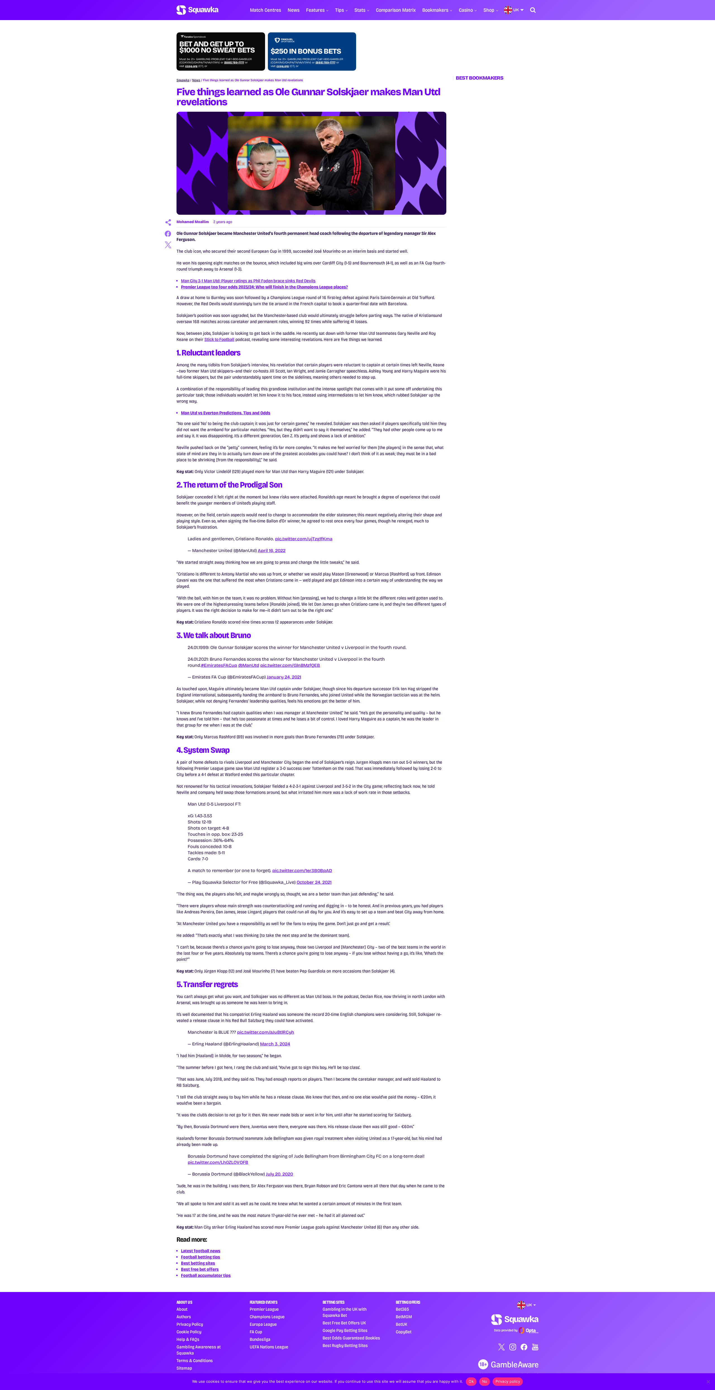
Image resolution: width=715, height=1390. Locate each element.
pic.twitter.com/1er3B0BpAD (302, 870)
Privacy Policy (190, 1324)
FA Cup (256, 1331)
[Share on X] (168, 245)
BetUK (401, 1324)
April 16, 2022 (271, 550)
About (182, 1309)
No (484, 1381)
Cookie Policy (189, 1331)
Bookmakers (435, 10)
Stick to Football (219, 339)
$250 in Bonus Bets (306, 51)
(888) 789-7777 (234, 62)
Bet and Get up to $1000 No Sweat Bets (217, 47)
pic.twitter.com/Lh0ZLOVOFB (218, 1162)
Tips (339, 10)
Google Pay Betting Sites (345, 1330)
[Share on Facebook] (168, 233)
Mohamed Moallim (193, 221)
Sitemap (184, 1368)
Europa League (263, 1324)
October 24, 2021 (314, 882)
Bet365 (402, 1309)
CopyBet (403, 1331)
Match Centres (265, 10)
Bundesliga (260, 1339)
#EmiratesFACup (219, 665)
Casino (466, 10)
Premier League (264, 1309)
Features (315, 10)
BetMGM (404, 1316)
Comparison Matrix (396, 10)
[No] (708, 1381)
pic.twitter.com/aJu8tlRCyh (265, 1032)
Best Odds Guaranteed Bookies (351, 1338)
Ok (471, 1381)
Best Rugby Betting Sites (345, 1345)
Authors (184, 1316)
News (293, 10)
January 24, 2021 (284, 677)
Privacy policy (507, 1381)
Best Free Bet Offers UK (344, 1322)
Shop (488, 10)
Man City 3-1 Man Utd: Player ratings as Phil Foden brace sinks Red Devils (248, 280)
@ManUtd (248, 665)
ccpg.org (191, 66)
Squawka (183, 80)
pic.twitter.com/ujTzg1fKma (303, 538)
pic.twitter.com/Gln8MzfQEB (290, 665)
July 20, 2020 (279, 1174)
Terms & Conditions (195, 1360)
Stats (359, 10)
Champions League (267, 1316)
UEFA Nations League (269, 1347)
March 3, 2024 (275, 1044)
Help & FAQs (188, 1339)
